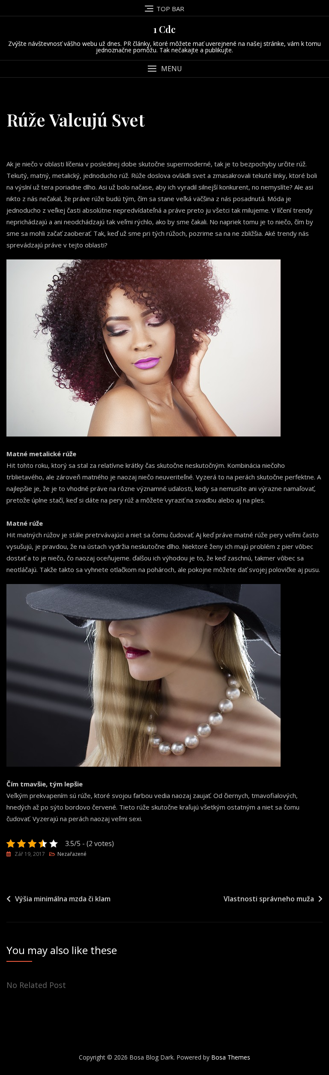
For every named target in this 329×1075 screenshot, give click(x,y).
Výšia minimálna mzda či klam (63, 898)
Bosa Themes (230, 1057)
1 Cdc (164, 29)
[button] (164, 69)
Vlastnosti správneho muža (269, 898)
